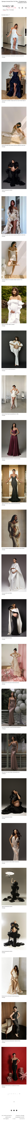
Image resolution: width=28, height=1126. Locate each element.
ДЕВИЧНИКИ (8, 1117)
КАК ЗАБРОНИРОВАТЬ (7, 1115)
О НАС (14, 1118)
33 (19, 1093)
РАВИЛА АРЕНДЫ (20, 1115)
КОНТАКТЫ (22, 1118)
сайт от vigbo (14, 1122)
